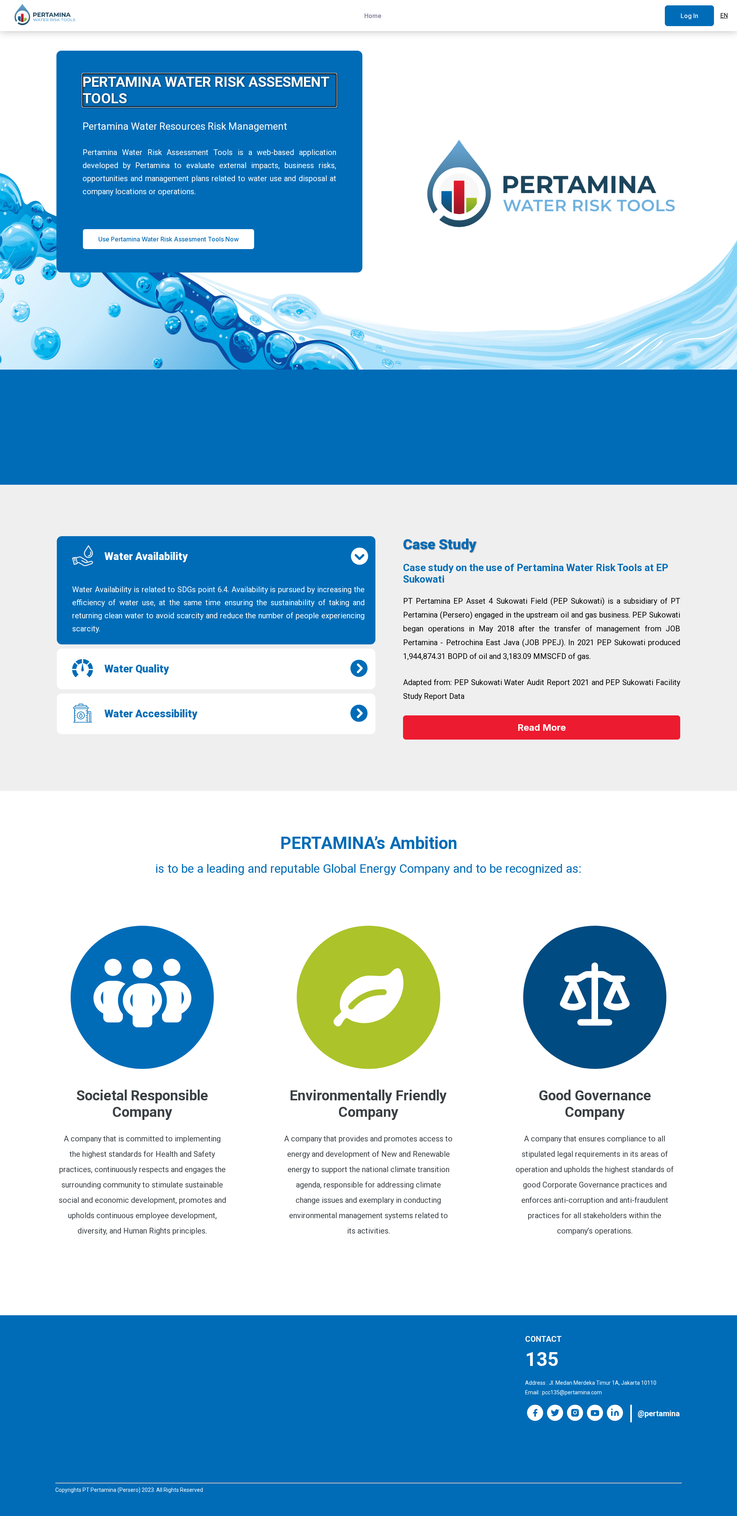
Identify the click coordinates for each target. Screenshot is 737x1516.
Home (373, 16)
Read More (541, 727)
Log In (689, 16)
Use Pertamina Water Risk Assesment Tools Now (168, 239)
